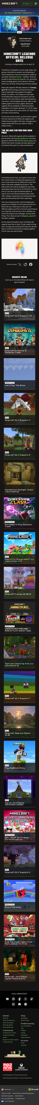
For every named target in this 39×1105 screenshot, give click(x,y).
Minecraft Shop (25, 1020)
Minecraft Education (8, 1027)
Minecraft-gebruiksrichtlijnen (10, 1078)
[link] (7, 999)
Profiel (22, 1043)
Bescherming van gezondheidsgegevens (23, 1093)
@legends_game (28, 216)
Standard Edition (20, 138)
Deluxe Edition (28, 141)
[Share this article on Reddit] (25, 264)
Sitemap (23, 1033)
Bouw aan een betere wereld (10, 1040)
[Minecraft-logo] (10, 3)
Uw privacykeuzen (9, 1101)
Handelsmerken (19, 1096)
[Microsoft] (33, 1089)
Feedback (23, 1030)
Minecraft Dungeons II (9, 1020)
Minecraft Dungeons (8, 1022)
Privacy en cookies (6, 1093)
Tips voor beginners (26, 1026)
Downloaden (24, 1035)
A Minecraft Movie (8, 1042)
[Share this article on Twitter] (19, 264)
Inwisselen (24, 1045)
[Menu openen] (35, 4)
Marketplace (24, 1018)
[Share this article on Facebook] (30, 264)
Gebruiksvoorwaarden (7, 1096)
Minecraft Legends (19, 79)
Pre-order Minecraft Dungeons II (18, 13)
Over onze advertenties (7, 1098)
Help (22, 1028)
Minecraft (5, 1018)
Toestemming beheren (26, 1078)
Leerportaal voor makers (9, 1033)
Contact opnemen (25, 1037)
